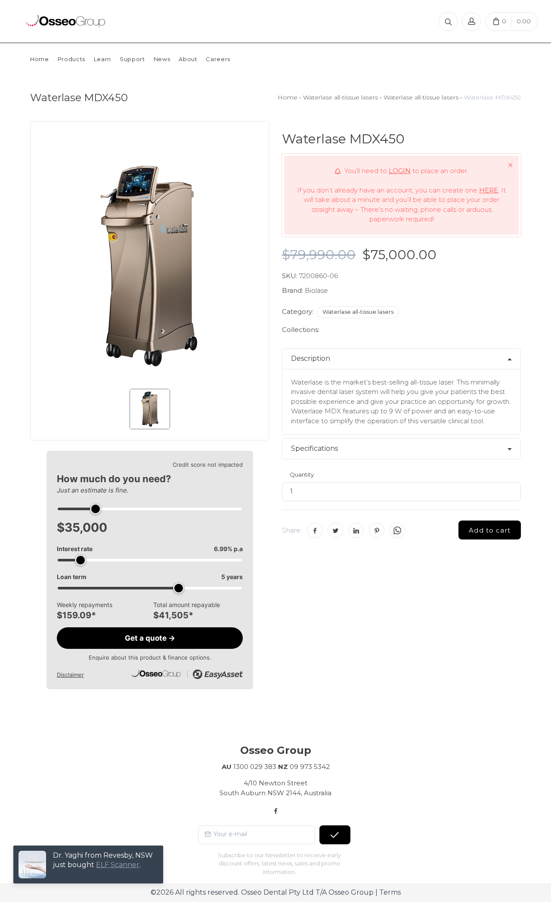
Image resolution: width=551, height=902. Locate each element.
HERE (488, 190)
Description (310, 358)
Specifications (314, 448)
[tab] (401, 359)
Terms (390, 892)
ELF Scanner (117, 865)
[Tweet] (335, 530)
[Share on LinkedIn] (356, 530)
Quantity (302, 474)
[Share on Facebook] (314, 530)
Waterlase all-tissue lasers (340, 97)
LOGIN (400, 171)
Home (287, 97)
